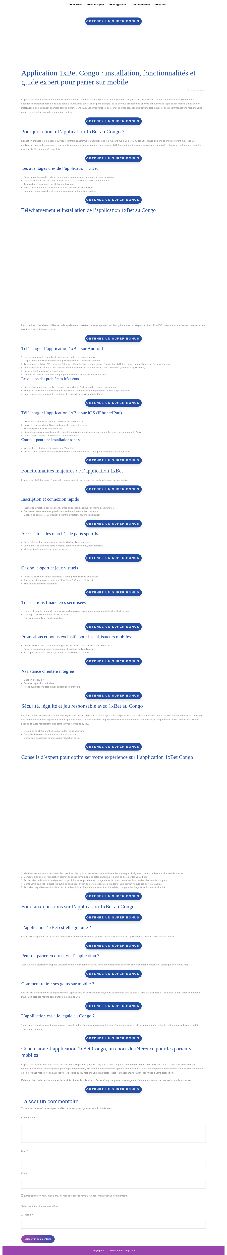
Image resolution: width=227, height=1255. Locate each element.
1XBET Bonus (75, 4)
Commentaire (28, 1117)
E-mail (25, 1173)
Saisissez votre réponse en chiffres (39, 1206)
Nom (24, 1151)
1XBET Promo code (140, 4)
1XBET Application (117, 4)
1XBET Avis (160, 4)
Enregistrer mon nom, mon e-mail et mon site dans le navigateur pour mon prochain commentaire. (76, 1195)
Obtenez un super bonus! (113, 21)
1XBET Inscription (95, 4)
